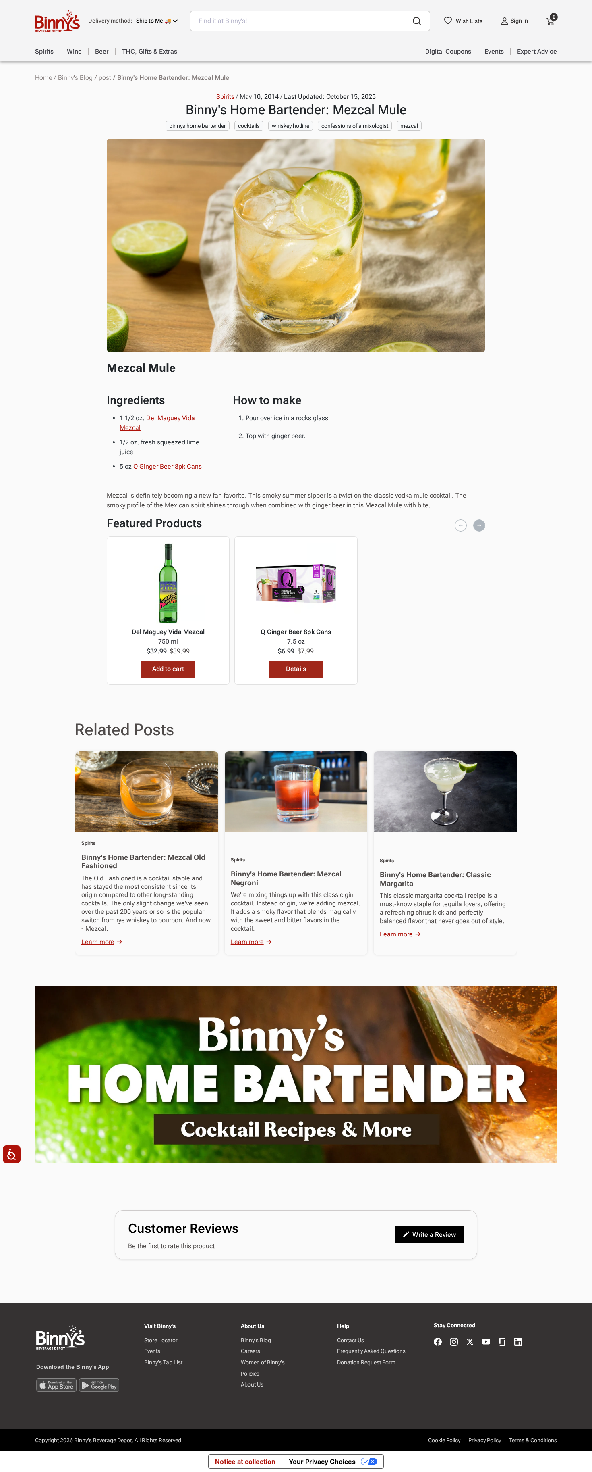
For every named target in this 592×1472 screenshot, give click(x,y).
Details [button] (296, 669)
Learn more (97, 942)
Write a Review (434, 1234)
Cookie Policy (444, 1440)
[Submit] (417, 21)
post (105, 77)
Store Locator (161, 1340)
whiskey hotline (290, 126)
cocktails (249, 126)
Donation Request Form (366, 1362)
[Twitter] (470, 1342)
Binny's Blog (75, 77)
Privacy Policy (484, 1440)
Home (43, 77)
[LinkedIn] (518, 1342)
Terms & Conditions (533, 1440)
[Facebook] (438, 1342)
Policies (250, 1373)
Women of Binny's (263, 1362)
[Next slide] (479, 525)
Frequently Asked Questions (371, 1351)
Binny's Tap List (163, 1362)
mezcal (409, 126)
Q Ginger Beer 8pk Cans (167, 466)
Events (152, 1351)
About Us (252, 1384)
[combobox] (310, 21)
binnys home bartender (197, 126)
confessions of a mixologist (354, 126)
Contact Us (350, 1340)
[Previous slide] (461, 525)
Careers (250, 1351)
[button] (133, 21)
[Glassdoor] (502, 1342)
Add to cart (168, 669)
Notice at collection (245, 1461)
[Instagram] (454, 1342)
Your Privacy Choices (322, 1461)
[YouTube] (486, 1342)
